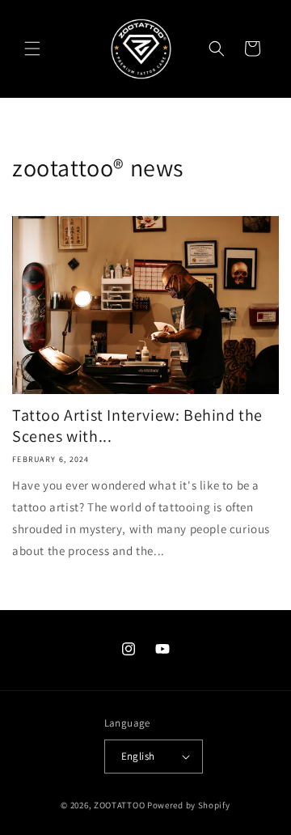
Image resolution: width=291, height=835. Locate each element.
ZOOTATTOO (119, 805)
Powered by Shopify (188, 805)
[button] (32, 48)
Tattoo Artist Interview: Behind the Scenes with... (137, 426)
